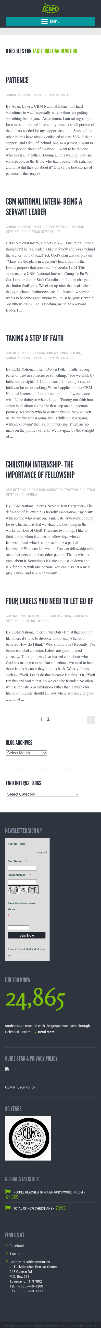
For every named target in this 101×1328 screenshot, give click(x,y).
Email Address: (17, 875)
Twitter (15, 1253)
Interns (31, 495)
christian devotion (21, 95)
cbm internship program (26, 353)
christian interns (52, 227)
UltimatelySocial (83, 1325)
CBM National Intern (63, 353)
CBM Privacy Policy (20, 1087)
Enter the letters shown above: (22, 906)
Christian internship (55, 95)
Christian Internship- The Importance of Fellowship (40, 469)
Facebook (17, 1245)
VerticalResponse (21, 955)
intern (30, 621)
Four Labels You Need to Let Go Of (49, 601)
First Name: (15, 861)
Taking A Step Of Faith (35, 338)
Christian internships (42, 232)
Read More (46, 1031)
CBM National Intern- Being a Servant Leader (44, 207)
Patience (17, 80)
